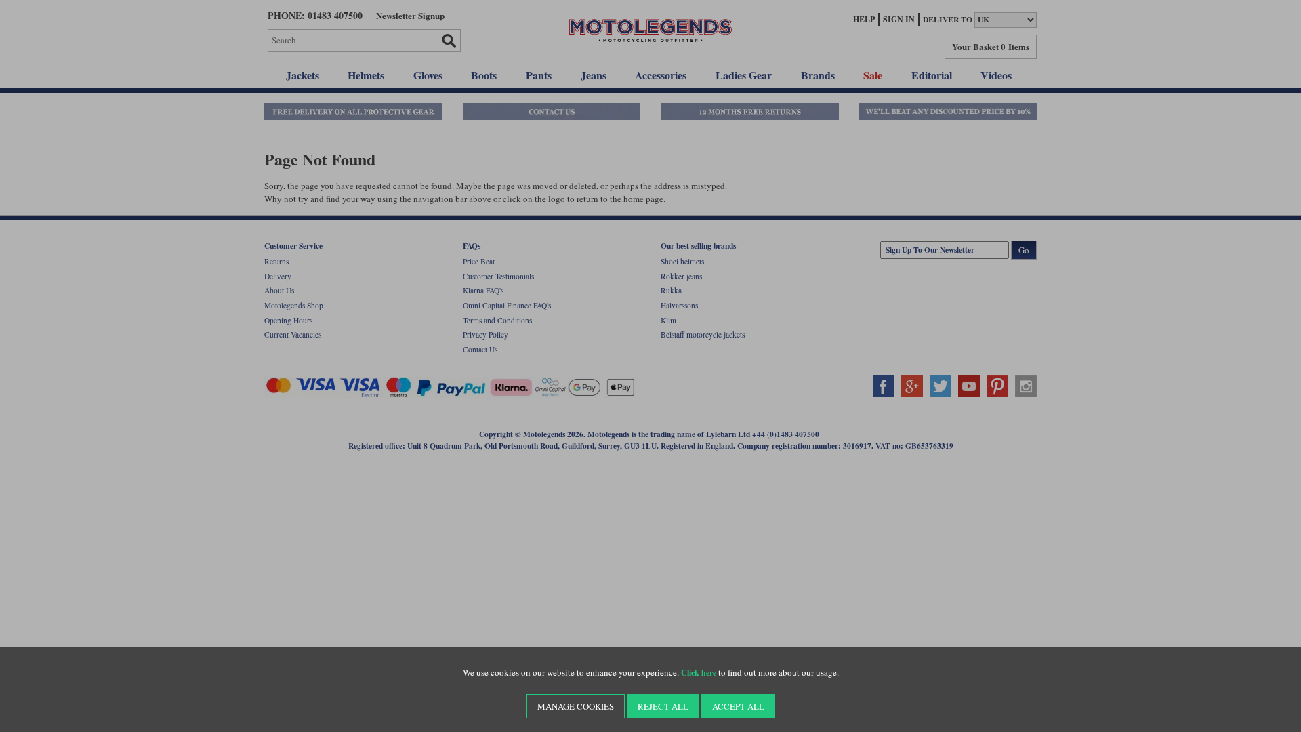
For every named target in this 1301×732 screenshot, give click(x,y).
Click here (698, 672)
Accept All (738, 706)
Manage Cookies (575, 706)
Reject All (663, 706)
